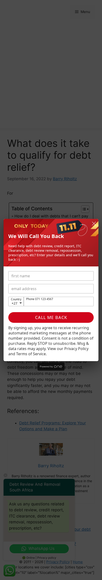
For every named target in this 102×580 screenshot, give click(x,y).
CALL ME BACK (51, 317)
